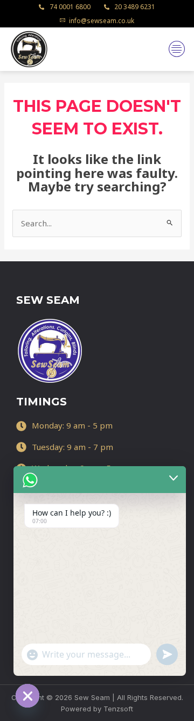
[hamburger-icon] (176, 49)
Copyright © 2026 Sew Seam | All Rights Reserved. (97, 697)
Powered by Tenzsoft (97, 708)
